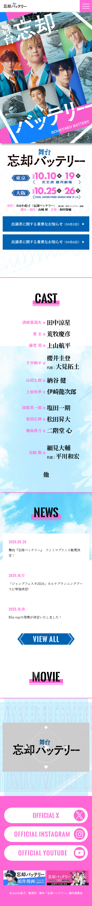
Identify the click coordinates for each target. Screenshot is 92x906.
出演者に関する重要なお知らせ (46, 223)
